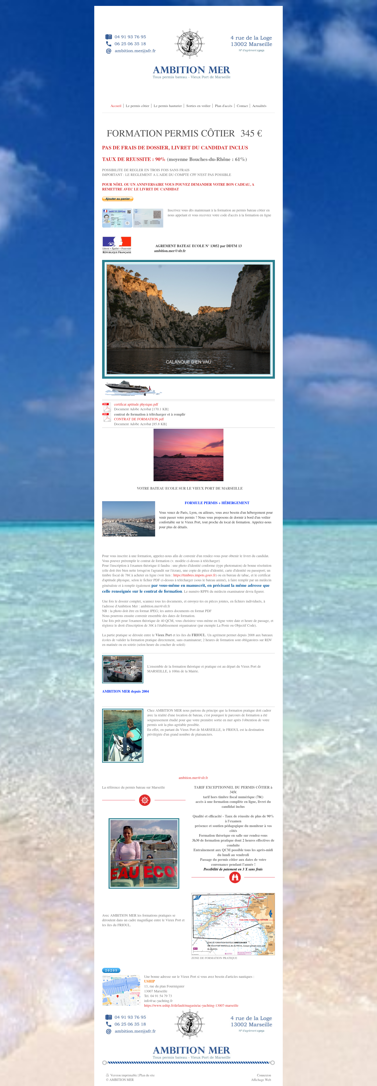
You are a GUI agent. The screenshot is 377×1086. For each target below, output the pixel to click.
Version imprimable (124, 1075)
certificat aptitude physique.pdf (136, 404)
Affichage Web (261, 1079)
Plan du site (147, 1075)
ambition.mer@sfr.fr (193, 777)
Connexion (264, 1075)
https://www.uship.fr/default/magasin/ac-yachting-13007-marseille (191, 1005)
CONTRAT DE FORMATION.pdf (139, 419)
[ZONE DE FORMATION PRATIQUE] (233, 924)
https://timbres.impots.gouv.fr (194, 575)
